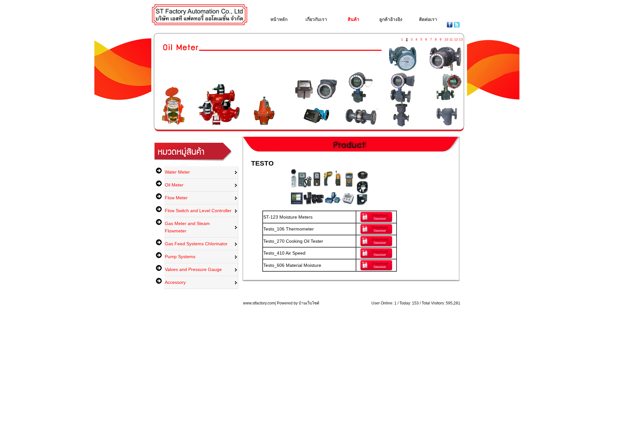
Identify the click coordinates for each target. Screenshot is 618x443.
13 (460, 38)
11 (451, 38)
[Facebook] (450, 26)
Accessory (175, 282)
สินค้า (353, 19)
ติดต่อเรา (428, 19)
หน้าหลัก (278, 19)
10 (446, 38)
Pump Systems (180, 256)
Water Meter (177, 172)
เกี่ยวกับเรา (316, 19)
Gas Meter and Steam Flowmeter (187, 227)
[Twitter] (457, 26)
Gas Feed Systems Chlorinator (196, 243)
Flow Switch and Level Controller (198, 210)
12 (455, 38)
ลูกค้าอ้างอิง (390, 19)
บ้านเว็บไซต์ (309, 303)
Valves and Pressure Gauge (193, 269)
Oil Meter (174, 184)
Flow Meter (176, 197)
